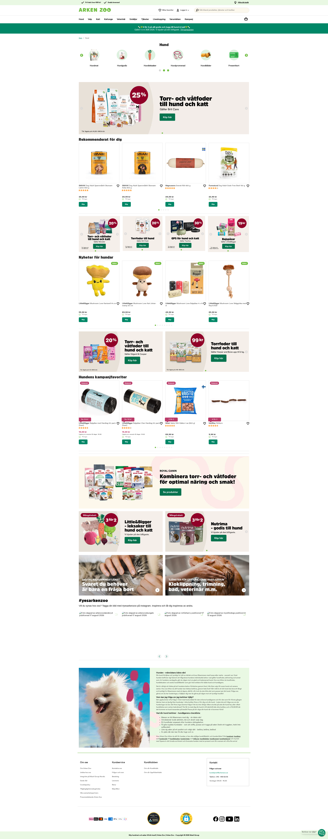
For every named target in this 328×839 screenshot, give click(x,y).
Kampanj (189, 19)
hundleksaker (175, 739)
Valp (90, 19)
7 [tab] (169, 325)
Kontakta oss (117, 768)
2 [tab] (164, 133)
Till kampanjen (187, 30)
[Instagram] (222, 819)
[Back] (81, 55)
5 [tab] (168, 210)
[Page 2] (164, 70)
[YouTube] (229, 819)
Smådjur (133, 19)
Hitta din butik (243, 2)
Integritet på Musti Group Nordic (92, 776)
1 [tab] (162, 133)
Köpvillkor (116, 789)
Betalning (115, 776)
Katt (98, 19)
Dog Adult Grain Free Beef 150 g (227, 186)
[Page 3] (168, 70)
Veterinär (121, 19)
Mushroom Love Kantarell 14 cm (97, 303)
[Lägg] (118, 186)
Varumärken (175, 19)
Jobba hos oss (85, 772)
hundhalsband (224, 739)
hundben (237, 736)
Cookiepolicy (85, 785)
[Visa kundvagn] (246, 19)
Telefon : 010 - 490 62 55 (218, 777)
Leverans (115, 781)
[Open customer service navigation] (322, 833)
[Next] (246, 55)
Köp (83, 204)
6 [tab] (167, 325)
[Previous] (81, 108)
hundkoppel (214, 739)
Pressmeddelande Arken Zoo (91, 797)
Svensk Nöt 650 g (177, 186)
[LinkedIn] (236, 819)
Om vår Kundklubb (151, 768)
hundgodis (163, 739)
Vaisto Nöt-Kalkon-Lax (180, 423)
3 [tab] (163, 210)
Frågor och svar (118, 772)
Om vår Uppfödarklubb (153, 772)
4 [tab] (165, 210)
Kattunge (108, 19)
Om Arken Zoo (85, 768)
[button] (99, 632)
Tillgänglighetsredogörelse (90, 789)
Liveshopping (159, 19)
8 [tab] (171, 325)
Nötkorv (216, 423)
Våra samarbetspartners (89, 793)
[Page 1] (160, 70)
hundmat (230, 736)
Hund (81, 19)
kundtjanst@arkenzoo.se (218, 773)
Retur (114, 785)
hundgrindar (185, 739)
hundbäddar (204, 739)
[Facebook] (216, 819)
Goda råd (83, 781)
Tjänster (145, 19)
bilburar (196, 739)
